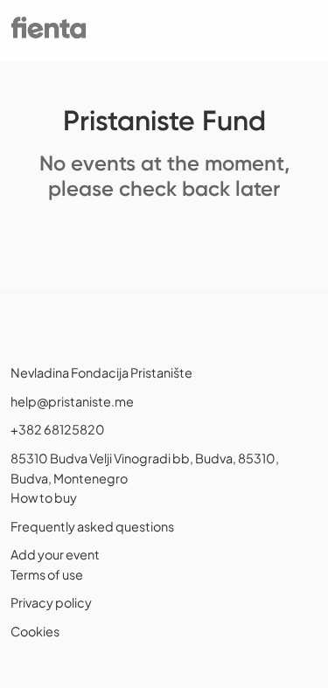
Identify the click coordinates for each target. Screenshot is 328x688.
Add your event (55, 554)
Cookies (34, 631)
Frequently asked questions (92, 526)
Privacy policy (51, 602)
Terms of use (46, 574)
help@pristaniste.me (72, 401)
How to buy (43, 497)
